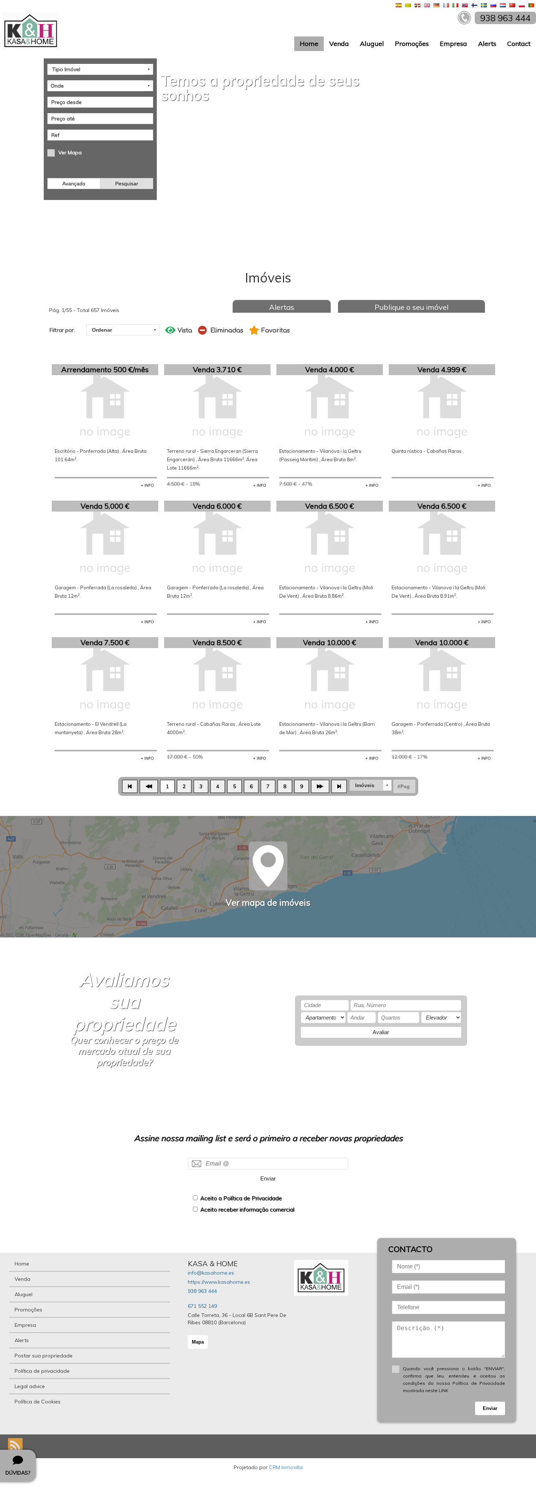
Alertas (281, 307)
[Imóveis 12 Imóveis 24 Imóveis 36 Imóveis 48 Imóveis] (371, 785)
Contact (519, 43)
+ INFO (147, 485)
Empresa (453, 43)
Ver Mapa (70, 152)
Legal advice (30, 1386)
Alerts (487, 43)
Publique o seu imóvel (411, 307)
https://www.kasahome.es (219, 1282)
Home (309, 43)
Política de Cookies (38, 1401)
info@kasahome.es (211, 1273)
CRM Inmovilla (286, 1467)
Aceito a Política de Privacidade (241, 1198)
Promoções (412, 43)
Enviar (268, 1178)
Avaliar (381, 1032)
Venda (339, 43)
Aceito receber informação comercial (247, 1209)
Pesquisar (126, 183)
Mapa (198, 1342)
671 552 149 (202, 1306)
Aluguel (372, 43)
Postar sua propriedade (44, 1355)
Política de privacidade (42, 1371)
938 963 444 (202, 1291)
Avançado (73, 183)
